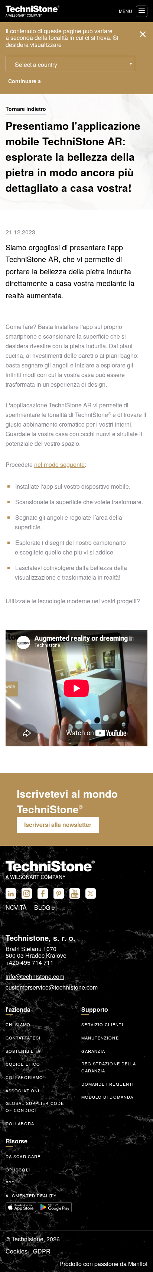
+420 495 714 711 (29, 962)
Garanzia (93, 1051)
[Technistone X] (90, 893)
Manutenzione (100, 1038)
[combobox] (70, 63)
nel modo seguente (59, 464)
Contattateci (23, 1038)
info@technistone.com (35, 977)
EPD (10, 1182)
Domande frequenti (107, 1084)
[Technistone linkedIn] (11, 893)
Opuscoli (18, 1170)
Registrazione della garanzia (108, 1067)
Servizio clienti (102, 1024)
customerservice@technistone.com (52, 987)
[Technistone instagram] (27, 893)
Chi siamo (18, 1024)
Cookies (16, 1251)
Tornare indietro (26, 109)
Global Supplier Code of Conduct (35, 1106)
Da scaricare (23, 1156)
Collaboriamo (24, 1077)
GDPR (42, 1251)
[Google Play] (55, 1207)
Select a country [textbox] (36, 64)
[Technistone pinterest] (58, 893)
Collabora (20, 1123)
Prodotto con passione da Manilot (103, 1264)
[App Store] (21, 1207)
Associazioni (22, 1090)
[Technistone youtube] (74, 893)
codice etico (23, 1064)
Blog (43, 907)
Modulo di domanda (107, 1097)
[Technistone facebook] (43, 893)
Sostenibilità (23, 1051)
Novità (16, 907)
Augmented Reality (31, 1195)
